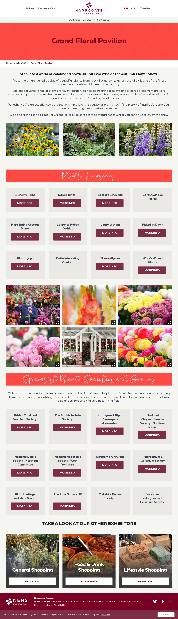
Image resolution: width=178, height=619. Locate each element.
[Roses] (33, 347)
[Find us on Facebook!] (163, 602)
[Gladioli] (89, 305)
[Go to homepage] (89, 8)
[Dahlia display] (145, 347)
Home (9, 63)
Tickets (29, 8)
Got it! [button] (166, 615)
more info (24, 203)
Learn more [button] (105, 615)
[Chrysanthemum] (145, 305)
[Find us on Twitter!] (155, 602)
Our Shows (74, 20)
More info (152, 435)
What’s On (130, 8)
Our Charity (89, 20)
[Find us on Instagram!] (170, 602)
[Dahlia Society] (33, 305)
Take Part (146, 8)
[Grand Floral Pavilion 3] (89, 347)
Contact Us (103, 20)
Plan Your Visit (46, 8)
